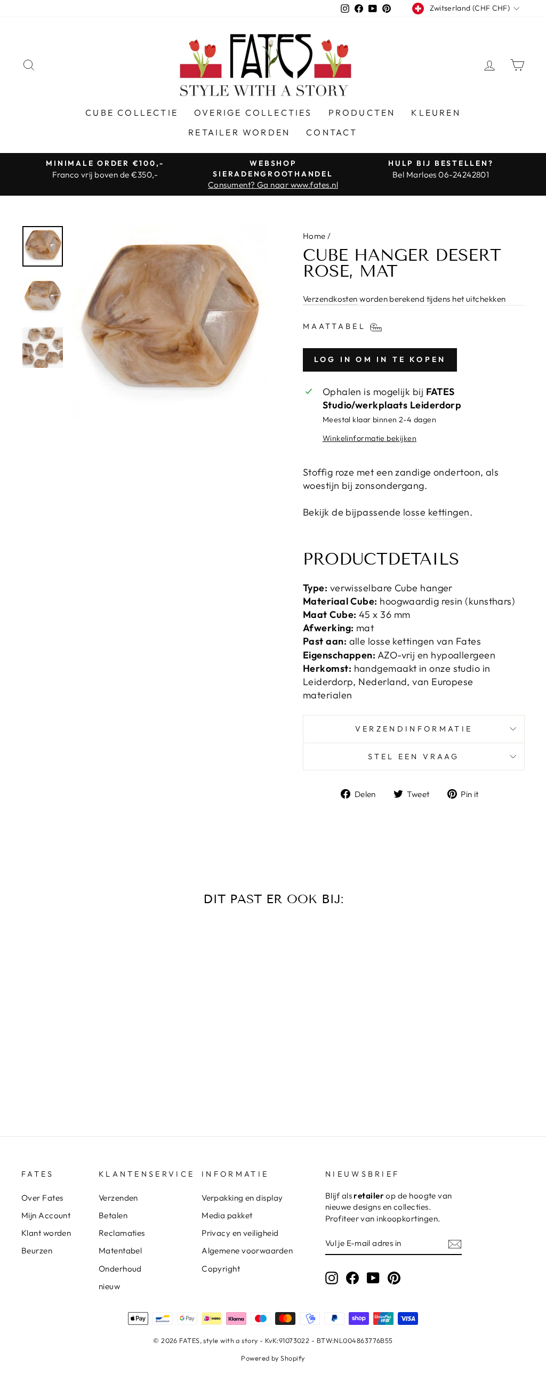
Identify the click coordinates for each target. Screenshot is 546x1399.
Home (314, 236)
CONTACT (331, 132)
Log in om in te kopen (380, 359)
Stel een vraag (413, 756)
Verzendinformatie (413, 729)
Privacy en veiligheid (240, 1233)
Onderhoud (120, 1269)
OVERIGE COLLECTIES (253, 112)
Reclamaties (122, 1233)
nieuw (109, 1286)
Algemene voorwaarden (247, 1250)
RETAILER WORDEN (239, 132)
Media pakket (227, 1215)
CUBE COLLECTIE (131, 112)
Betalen (113, 1215)
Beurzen (36, 1250)
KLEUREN (435, 112)
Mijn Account (45, 1215)
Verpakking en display (242, 1198)
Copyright (221, 1269)
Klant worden (46, 1233)
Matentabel (120, 1250)
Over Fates (42, 1198)
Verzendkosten (330, 299)
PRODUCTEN (362, 112)
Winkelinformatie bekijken (369, 438)
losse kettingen (436, 512)
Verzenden (118, 1198)
